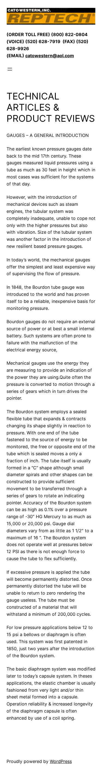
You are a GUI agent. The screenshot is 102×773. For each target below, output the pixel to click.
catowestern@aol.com (49, 55)
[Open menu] (10, 69)
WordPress (61, 761)
